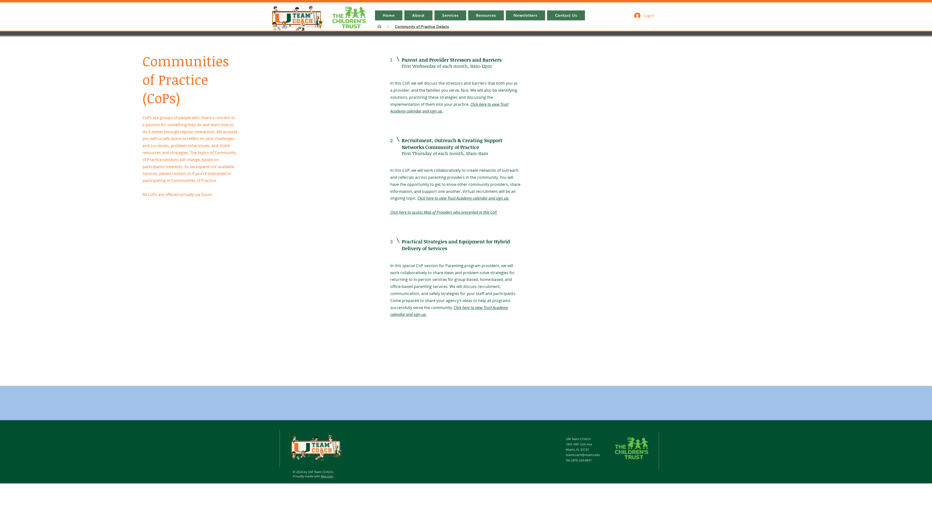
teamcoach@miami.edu (583, 455)
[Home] (379, 26)
